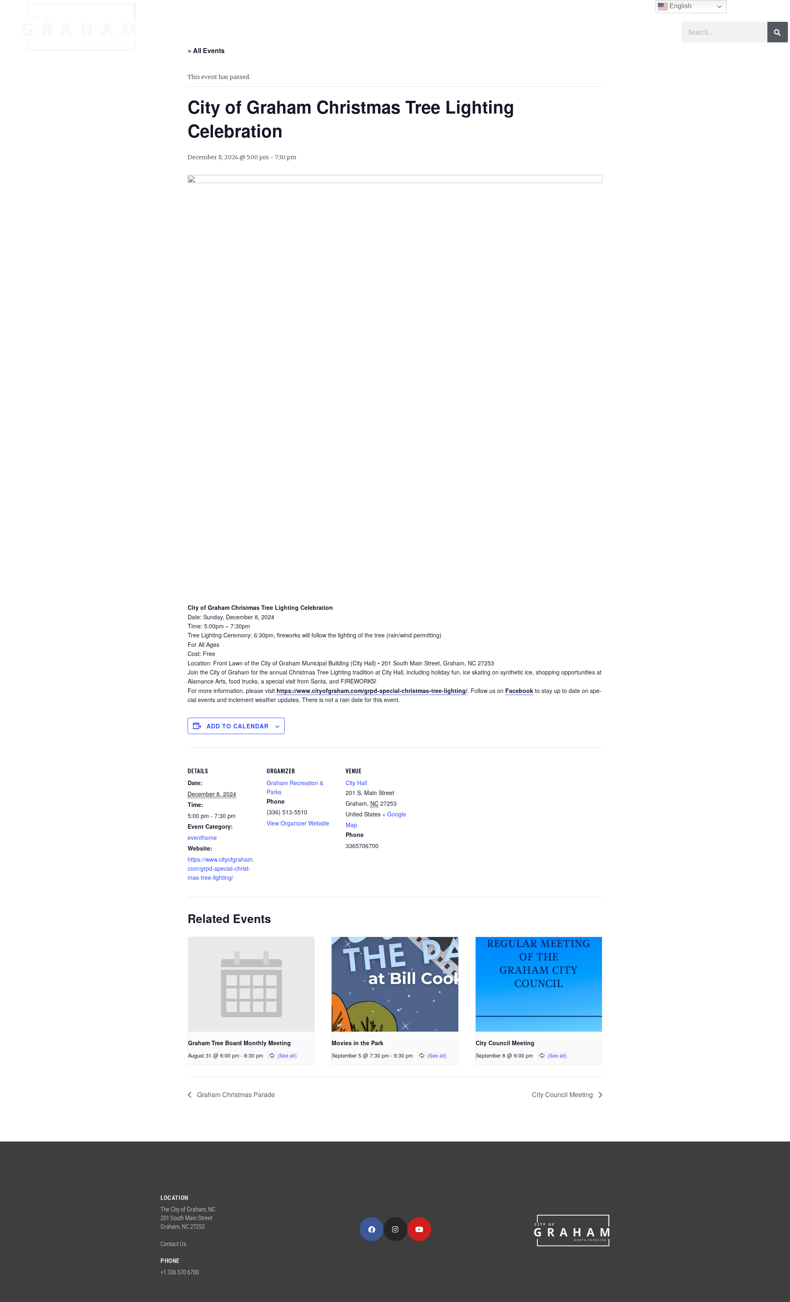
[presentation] (251, 984)
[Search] (777, 32)
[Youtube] (419, 1229)
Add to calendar (238, 726)
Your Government (205, 42)
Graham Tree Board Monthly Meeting (239, 1043)
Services (284, 42)
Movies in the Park (357, 1043)
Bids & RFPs (625, 42)
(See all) (287, 1055)
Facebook (519, 690)
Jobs (576, 42)
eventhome (202, 837)
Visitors (342, 42)
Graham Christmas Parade (235, 1094)
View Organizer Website (298, 823)
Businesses (405, 42)
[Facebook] (371, 1229)
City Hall (356, 783)
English (680, 5)
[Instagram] (395, 1229)
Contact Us (173, 1244)
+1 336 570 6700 (179, 1272)
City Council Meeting (505, 1043)
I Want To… (476, 42)
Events (538, 42)
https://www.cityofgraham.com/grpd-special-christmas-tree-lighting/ (371, 690)
